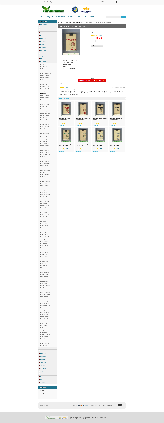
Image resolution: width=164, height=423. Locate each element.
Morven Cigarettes (44, 323)
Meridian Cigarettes (45, 214)
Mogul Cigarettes (44, 276)
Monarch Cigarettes (45, 285)
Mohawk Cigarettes (44, 279)
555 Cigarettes (60, 17)
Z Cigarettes (43, 382)
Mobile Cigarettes (44, 272)
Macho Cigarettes (44, 75)
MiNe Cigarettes (44, 245)
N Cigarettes (43, 348)
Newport (92, 17)
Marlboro (70, 17)
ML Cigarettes (43, 265)
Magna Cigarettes (44, 82)
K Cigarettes (43, 56)
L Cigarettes (43, 58)
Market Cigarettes (44, 133)
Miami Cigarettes (44, 225)
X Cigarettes (43, 376)
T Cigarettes (43, 365)
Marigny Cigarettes (44, 124)
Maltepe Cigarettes (44, 99)
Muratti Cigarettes (44, 338)
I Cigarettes (43, 50)
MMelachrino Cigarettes (46, 270)
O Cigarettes (43, 351)
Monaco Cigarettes (44, 283)
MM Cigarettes (43, 267)
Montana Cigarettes (45, 292)
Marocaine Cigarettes (45, 136)
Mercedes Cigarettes (45, 208)
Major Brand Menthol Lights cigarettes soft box (65, 144)
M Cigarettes (43, 64)
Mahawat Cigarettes (45, 88)
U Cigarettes (43, 368)
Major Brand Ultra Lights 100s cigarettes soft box (117, 144)
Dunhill (85, 17)
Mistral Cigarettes (44, 259)
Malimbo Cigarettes (44, 97)
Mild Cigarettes (43, 230)
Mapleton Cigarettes (45, 111)
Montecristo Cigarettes (45, 301)
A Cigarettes (43, 27)
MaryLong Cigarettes (45, 154)
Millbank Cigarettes (44, 234)
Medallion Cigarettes (45, 188)
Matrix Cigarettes (44, 165)
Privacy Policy (43, 393)
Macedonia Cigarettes (45, 73)
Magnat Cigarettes (44, 84)
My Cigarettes (43, 345)
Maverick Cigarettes (45, 170)
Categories (49, 17)
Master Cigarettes (44, 156)
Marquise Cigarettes (45, 139)
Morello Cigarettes (44, 316)
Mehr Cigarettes (44, 192)
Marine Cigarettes (44, 128)
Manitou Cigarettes (44, 108)
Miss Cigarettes (44, 256)
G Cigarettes (43, 44)
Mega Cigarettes (44, 190)
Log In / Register (44, 1)
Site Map (42, 397)
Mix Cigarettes (43, 263)
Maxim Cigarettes (44, 174)
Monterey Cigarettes (45, 303)
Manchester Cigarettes (45, 104)
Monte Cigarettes (44, 296)
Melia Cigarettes (44, 196)
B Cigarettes (43, 30)
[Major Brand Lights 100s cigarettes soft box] (104, 81)
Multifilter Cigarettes (45, 334)
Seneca (78, 17)
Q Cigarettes (43, 356)
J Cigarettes (43, 53)
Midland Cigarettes (44, 227)
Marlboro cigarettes (42, 135)
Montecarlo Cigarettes (45, 299)
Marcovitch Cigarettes (45, 122)
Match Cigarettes (44, 159)
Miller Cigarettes (44, 239)
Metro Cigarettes (44, 221)
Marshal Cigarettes (44, 143)
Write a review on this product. (118, 87)
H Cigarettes (43, 47)
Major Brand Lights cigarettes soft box (100, 119)
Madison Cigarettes (44, 77)
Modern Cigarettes (44, 274)
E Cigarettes (43, 38)
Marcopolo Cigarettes (45, 119)
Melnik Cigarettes (44, 199)
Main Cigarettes (44, 91)
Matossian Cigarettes (45, 163)
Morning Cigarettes (44, 321)
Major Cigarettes (78, 22)
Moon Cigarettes (44, 310)
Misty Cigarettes (44, 261)
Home (41, 17)
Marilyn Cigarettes (44, 126)
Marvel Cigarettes (44, 148)
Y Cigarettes (43, 379)
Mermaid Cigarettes (45, 219)
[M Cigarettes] (93, 81)
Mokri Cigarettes (44, 281)
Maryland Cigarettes (45, 152)
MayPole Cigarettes (45, 181)
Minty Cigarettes (44, 252)
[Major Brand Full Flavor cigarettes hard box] (81, 81)
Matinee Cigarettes (44, 161)
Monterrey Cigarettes (45, 305)
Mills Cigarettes (44, 241)
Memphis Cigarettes (45, 201)
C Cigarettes (43, 32)
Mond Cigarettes (44, 287)
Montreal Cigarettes (45, 307)
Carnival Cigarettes (101, 417)
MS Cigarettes (43, 330)
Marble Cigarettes (44, 117)
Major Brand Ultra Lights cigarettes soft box (99, 144)
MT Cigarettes (43, 332)
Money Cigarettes (44, 290)
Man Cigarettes (43, 102)
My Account (53, 1)
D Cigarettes (43, 35)
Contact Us (42, 390)
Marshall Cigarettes (44, 145)
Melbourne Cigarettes (45, 194)
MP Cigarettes (43, 325)
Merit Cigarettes (44, 216)
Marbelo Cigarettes (44, 115)
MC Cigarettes (43, 183)
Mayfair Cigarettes (44, 176)
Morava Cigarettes (44, 312)
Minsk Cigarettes (44, 247)
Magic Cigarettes (44, 80)
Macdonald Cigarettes (45, 71)
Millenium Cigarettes (45, 236)
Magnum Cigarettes (45, 86)
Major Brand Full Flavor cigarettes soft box (64, 119)
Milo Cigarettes (43, 243)
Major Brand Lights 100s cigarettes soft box (116, 119)
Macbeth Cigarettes (44, 68)
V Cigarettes (43, 371)
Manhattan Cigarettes (45, 106)
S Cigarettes (43, 362)
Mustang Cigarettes (44, 343)
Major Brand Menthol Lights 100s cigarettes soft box (82, 144)
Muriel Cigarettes (44, 341)
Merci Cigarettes (44, 210)
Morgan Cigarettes (44, 319)
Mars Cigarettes (44, 141)
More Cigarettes (44, 314)
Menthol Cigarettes (44, 205)
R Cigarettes (43, 359)
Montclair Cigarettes (45, 294)
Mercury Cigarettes (44, 212)
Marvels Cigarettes (44, 150)
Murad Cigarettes (44, 336)
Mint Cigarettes (43, 250)
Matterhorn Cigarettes (45, 168)
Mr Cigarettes (43, 327)
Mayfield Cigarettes (44, 179)
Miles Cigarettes (44, 232)
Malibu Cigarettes (44, 95)
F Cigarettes (43, 41)
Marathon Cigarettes (45, 113)
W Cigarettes (43, 374)
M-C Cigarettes (43, 66)
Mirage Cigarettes (44, 254)
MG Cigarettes (43, 223)
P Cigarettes (43, 353)
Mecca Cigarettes (44, 185)
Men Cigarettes (43, 203)
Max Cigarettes (43, 172)
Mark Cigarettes (44, 131)
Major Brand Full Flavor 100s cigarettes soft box (83, 119)
